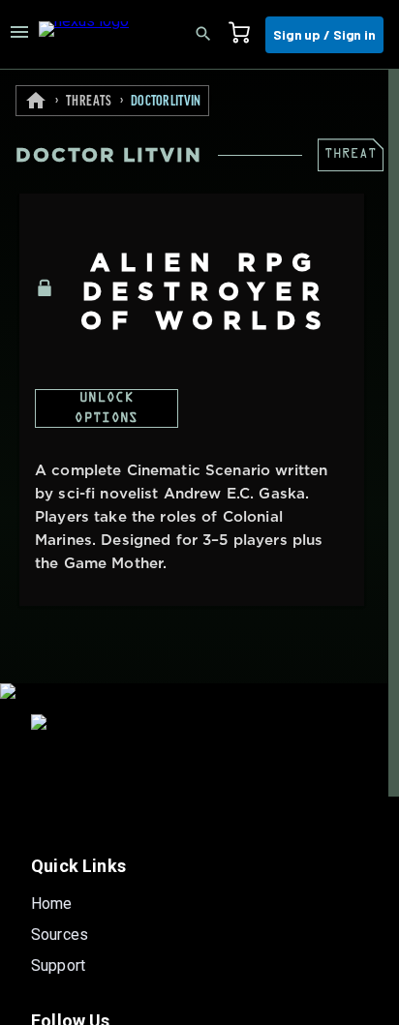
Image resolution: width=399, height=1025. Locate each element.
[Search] (209, 35)
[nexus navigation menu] (19, 35)
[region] (199, 547)
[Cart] (245, 35)
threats (89, 101)
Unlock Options (106, 409)
